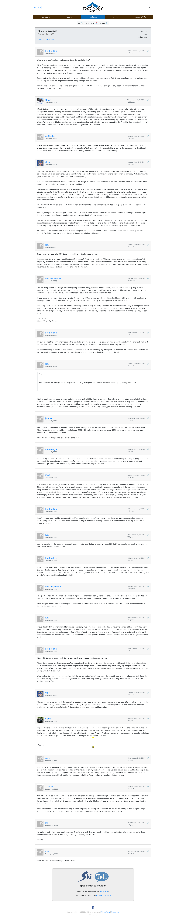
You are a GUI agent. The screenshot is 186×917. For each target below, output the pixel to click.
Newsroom (45, 17)
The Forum (93, 17)
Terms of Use (115, 912)
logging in (104, 891)
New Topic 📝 (91, 23)
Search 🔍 (104, 23)
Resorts (69, 17)
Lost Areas (117, 17)
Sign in (36, 7)
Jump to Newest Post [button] (46, 39)
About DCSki (141, 17)
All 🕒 (80, 23)
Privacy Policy (105, 912)
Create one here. (103, 895)
